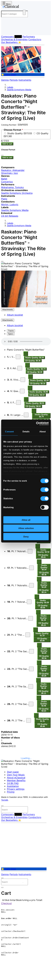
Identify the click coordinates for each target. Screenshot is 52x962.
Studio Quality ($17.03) (20, 133)
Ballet (4, 178)
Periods (14, 80)
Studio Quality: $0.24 (39, 380)
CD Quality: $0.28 (44, 675)
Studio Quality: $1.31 (42, 720)
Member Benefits (16, 780)
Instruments (24, 80)
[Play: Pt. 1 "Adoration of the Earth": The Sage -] (29, 602)
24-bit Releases (9, 215)
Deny (26, 536)
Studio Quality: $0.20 (43, 585)
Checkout (6, 903)
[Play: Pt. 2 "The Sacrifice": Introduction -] (27, 634)
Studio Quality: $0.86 (38, 392)
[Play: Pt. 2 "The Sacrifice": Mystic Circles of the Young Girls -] (31, 651)
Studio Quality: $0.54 (34, 358)
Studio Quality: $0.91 (35, 403)
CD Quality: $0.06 (43, 606)
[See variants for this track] (25, 353)
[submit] (23, 810)
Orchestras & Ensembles (14, 39)
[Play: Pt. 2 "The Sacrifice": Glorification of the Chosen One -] (31, 669)
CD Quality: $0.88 (42, 725)
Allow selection (26, 528)
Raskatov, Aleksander (13, 170)
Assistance (13, 786)
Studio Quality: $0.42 (43, 668)
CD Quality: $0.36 (32, 361)
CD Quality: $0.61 (33, 406)
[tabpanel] (26, 739)
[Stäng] (2, 155)
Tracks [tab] (11, 331)
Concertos (7, 181)
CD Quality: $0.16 (37, 383)
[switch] (44, 489)
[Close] (2, 261)
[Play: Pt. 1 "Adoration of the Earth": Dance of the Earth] (30, 618)
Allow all (26, 520)
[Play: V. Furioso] (18, 402)
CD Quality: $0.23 (43, 624)
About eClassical (16, 777)
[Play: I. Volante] (18, 357)
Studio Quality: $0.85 (44, 651)
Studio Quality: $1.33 (42, 634)
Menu (8, 4)
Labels (18, 36)
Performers (29, 36)
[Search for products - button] (24, 12)
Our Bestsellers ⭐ (11, 42)
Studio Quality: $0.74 (36, 369)
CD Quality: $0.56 (44, 657)
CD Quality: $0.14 (44, 591)
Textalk (4, 800)
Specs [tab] (10, 334)
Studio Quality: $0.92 (43, 551)
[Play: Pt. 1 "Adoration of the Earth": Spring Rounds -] (30, 551)
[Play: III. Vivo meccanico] (23, 379)
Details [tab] (26, 431)
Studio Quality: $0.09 (43, 601)
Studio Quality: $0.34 (43, 618)
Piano (4, 198)
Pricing (10, 791)
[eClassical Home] (25, 7)
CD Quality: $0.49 (34, 372)
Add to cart (7, 144)
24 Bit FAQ (12, 783)
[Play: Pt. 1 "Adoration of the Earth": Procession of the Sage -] (31, 585)
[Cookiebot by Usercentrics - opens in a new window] (37, 423)
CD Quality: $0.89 (42, 639)
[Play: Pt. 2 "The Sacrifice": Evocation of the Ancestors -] (30, 686)
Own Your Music (16, 774)
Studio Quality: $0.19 (43, 686)
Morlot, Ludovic (9, 204)
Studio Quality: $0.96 (43, 703)
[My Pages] (5, 31)
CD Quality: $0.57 (37, 395)
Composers (7, 36)
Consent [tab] (9, 431)
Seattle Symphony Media (19, 89)
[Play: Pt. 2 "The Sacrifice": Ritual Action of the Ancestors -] (31, 704)
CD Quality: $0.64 (44, 710)
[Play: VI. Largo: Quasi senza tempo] (26, 415)
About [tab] (42, 431)
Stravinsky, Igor (9, 173)
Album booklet (15, 314)
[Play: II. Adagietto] (19, 368)
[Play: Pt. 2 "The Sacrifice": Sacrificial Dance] (28, 720)
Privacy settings (15, 789)
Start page (13, 771)
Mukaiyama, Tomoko (12, 187)
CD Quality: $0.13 (44, 692)
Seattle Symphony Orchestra (16, 193)
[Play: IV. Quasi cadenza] (22, 391)
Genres (5, 80)
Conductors (34, 39)
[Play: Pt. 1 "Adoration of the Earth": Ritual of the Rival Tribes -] (31, 568)
